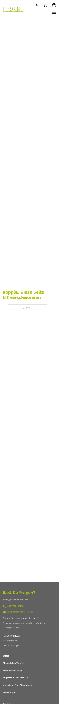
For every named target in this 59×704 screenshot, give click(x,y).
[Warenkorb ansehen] (46, 5)
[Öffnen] (54, 12)
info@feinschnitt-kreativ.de (20, 611)
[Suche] (38, 5)
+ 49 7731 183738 (15, 606)
